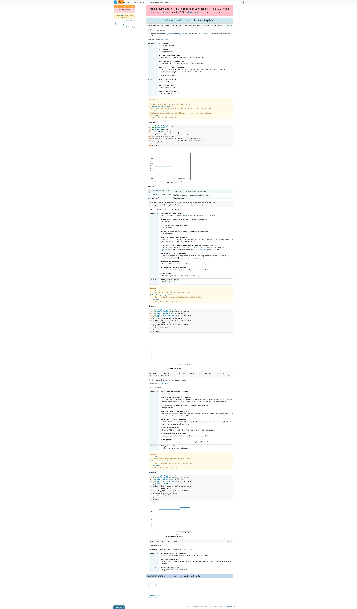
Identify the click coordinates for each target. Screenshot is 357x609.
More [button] (167, 2)
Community (159, 2)
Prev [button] (117, 6)
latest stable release (159, 12)
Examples (150, 2)
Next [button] (131, 6)
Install (130, 2)
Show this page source (227, 606)
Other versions (124, 12)
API (144, 2)
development (194, 12)
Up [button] (124, 6)
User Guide (138, 2)
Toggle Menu (119, 607)
